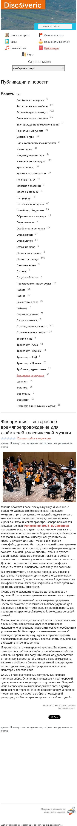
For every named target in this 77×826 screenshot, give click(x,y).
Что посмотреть (20, 35)
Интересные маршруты (31, 161)
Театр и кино (24, 338)
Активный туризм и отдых (32, 112)
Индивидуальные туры (30, 155)
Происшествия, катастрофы (34, 283)
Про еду (22, 271)
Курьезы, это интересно (31, 173)
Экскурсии (23, 399)
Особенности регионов (31, 228)
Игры (30, 54)
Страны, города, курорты (32, 326)
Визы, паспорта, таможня (32, 118)
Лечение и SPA (26, 179)
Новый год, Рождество (30, 210)
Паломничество (26, 265)
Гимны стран (18, 48)
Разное (21, 295)
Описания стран (54, 35)
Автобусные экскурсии (30, 100)
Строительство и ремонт (32, 332)
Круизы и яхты (25, 167)
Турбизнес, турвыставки (31, 369)
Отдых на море (26, 246)
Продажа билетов (27, 277)
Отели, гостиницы (27, 259)
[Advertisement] (38, 765)
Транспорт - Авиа (27, 344)
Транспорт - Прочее (29, 363)
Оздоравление (26, 222)
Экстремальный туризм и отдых (36, 405)
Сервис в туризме (27, 314)
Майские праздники (29, 185)
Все (19, 94)
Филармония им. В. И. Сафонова (46, 525)
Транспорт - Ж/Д (27, 356)
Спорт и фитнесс (27, 320)
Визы (13, 41)
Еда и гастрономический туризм (36, 142)
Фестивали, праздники (30, 375)
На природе (24, 197)
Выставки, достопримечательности (38, 124)
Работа (21, 289)
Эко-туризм (23, 393)
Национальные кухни (57, 41)
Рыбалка (22, 308)
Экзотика (22, 387)
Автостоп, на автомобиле (32, 106)
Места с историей (27, 191)
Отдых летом (25, 240)
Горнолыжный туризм (30, 130)
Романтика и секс (27, 301)
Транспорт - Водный (29, 350)
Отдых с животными (29, 253)
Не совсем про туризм (30, 203)
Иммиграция (24, 149)
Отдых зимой (25, 234)
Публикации (51, 48)
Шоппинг (22, 381)
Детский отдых (25, 136)
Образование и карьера (31, 216)
